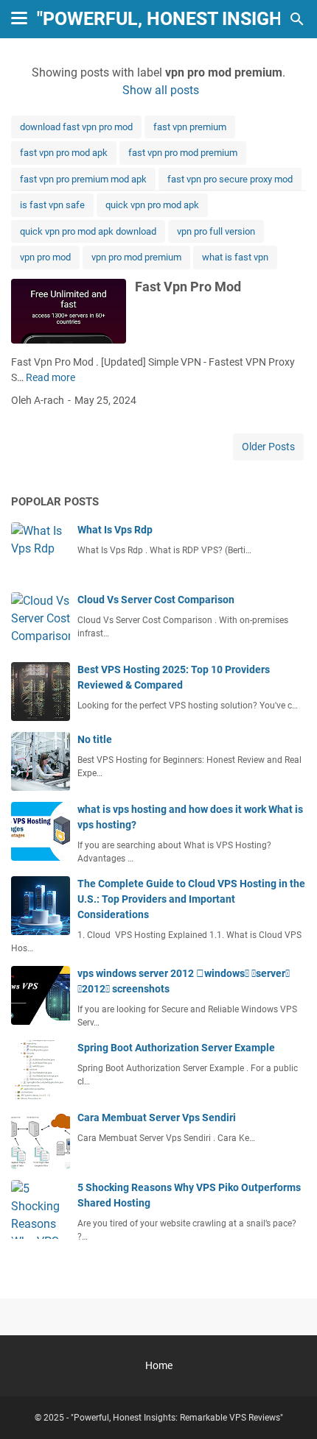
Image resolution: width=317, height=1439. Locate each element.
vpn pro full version (216, 231)
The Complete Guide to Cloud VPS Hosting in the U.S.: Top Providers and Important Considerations (191, 899)
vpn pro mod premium (136, 257)
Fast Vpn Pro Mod (188, 286)
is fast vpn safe (52, 204)
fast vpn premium (189, 126)
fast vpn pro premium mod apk (83, 179)
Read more (50, 377)
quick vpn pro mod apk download (88, 231)
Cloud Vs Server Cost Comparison (155, 599)
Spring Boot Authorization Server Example (176, 1048)
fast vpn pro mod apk (64, 152)
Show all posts (160, 90)
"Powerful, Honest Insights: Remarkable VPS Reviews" (177, 1418)
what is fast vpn (235, 257)
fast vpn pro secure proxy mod (230, 179)
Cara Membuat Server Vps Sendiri (156, 1117)
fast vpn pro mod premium (182, 152)
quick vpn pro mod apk (152, 204)
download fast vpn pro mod (76, 126)
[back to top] (287, 1406)
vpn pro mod (45, 257)
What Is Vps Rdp (115, 530)
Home (159, 1365)
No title (94, 739)
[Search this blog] (297, 19)
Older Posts (268, 446)
